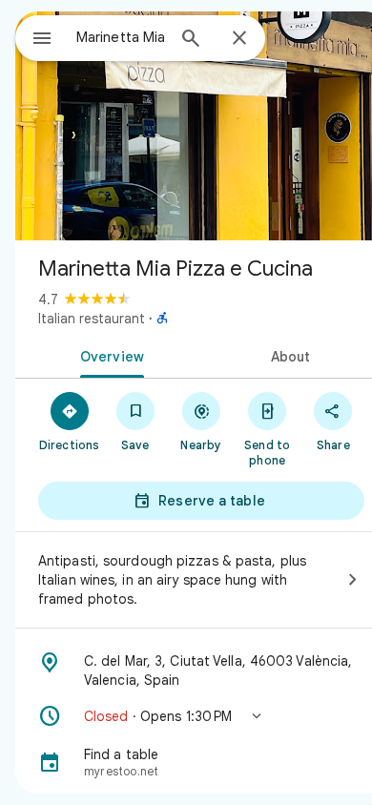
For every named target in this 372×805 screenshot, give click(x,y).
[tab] (108, 355)
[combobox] (120, 37)
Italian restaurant (91, 318)
